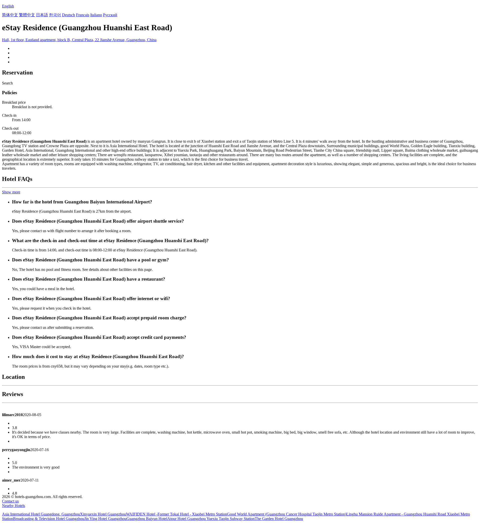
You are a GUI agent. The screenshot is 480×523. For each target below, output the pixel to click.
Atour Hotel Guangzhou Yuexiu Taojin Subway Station (211, 519)
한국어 (55, 15)
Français (82, 15)
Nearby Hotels (13, 506)
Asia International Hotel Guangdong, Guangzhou (41, 514)
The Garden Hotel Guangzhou (279, 519)
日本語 (42, 15)
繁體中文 (27, 15)
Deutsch (68, 15)
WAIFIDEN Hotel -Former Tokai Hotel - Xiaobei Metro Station (176, 514)
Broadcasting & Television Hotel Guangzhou (48, 519)
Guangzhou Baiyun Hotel (146, 519)
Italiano (96, 15)
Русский (110, 15)
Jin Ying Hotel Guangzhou (105, 519)
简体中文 (10, 15)
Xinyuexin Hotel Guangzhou (103, 514)
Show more (11, 192)
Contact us (10, 501)
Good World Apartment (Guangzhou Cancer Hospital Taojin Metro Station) (286, 514)
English (8, 6)
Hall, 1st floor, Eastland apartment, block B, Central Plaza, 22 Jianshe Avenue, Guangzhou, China (79, 40)
